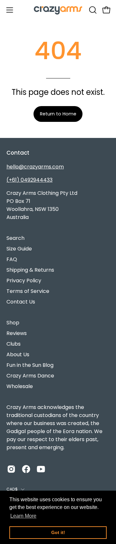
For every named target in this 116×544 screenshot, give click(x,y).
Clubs (13, 344)
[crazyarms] (58, 10)
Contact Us (20, 301)
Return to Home (58, 114)
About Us (17, 354)
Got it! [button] (58, 532)
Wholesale (19, 386)
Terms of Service (27, 291)
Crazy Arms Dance (30, 375)
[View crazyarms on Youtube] (41, 469)
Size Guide (19, 248)
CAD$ (12, 489)
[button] (92, 9)
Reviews (16, 333)
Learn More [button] (23, 516)
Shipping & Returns (30, 270)
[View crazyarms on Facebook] (26, 469)
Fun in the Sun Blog (29, 365)
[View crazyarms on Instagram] (11, 469)
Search (15, 238)
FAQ (11, 259)
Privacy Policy (23, 280)
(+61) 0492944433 (29, 180)
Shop (12, 322)
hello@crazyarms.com (35, 166)
